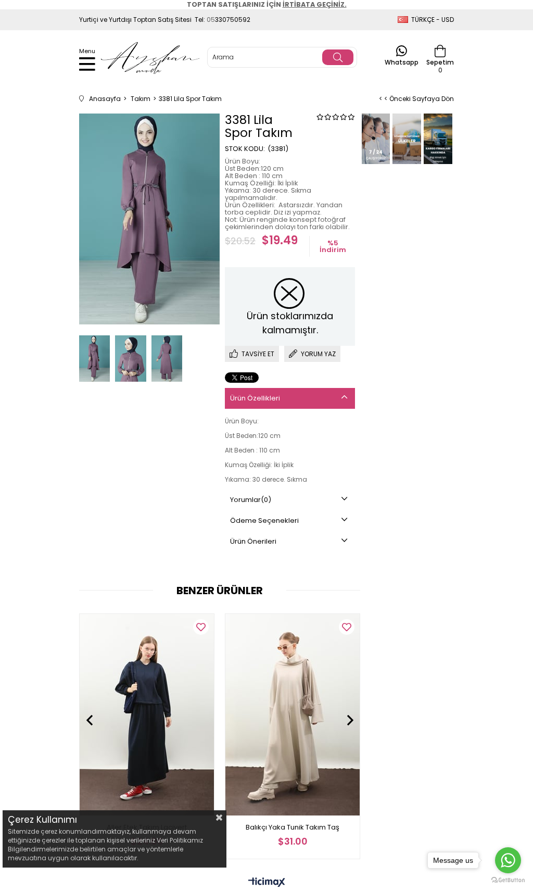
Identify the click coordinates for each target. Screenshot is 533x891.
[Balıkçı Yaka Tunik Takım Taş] (292, 714)
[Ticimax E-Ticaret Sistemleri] (266, 882)
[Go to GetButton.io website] (508, 880)
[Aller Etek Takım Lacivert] (147, 714)
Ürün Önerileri (253, 541)
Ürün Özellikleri (255, 398)
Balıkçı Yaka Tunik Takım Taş (292, 827)
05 (211, 19)
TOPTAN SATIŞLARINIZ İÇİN (267, 4)
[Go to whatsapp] (508, 860)
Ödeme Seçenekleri (264, 520)
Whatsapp (401, 62)
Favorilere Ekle (201, 627)
